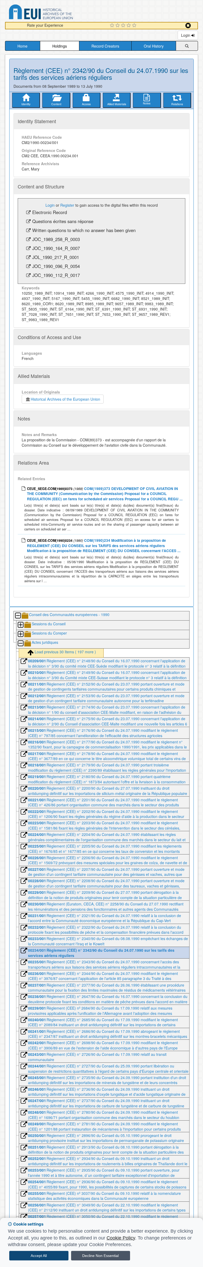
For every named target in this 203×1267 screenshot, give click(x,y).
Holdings (59, 46)
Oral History (154, 46)
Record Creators (105, 46)
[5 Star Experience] (135, 25)
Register (67, 205)
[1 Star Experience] (113, 25)
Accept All (39, 1256)
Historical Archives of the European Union (65, 399)
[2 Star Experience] (118, 25)
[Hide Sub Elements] (18, 616)
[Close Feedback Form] (188, 25)
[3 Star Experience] (124, 25)
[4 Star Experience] (129, 25)
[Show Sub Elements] (20, 625)
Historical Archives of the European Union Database (56, 13)
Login (186, 35)
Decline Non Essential (100, 1256)
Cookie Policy (121, 1238)
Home (22, 46)
